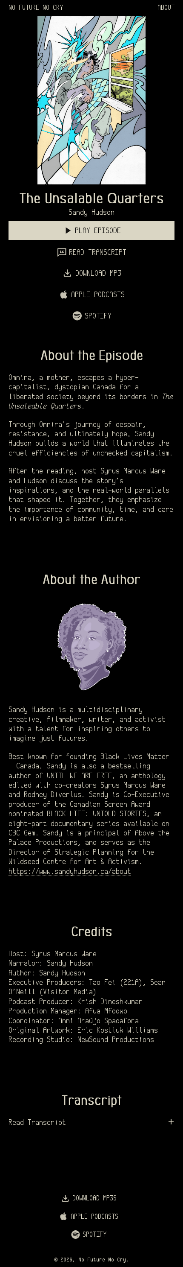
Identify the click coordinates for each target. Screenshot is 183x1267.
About (165, 8)
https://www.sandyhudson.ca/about (70, 872)
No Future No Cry (36, 8)
